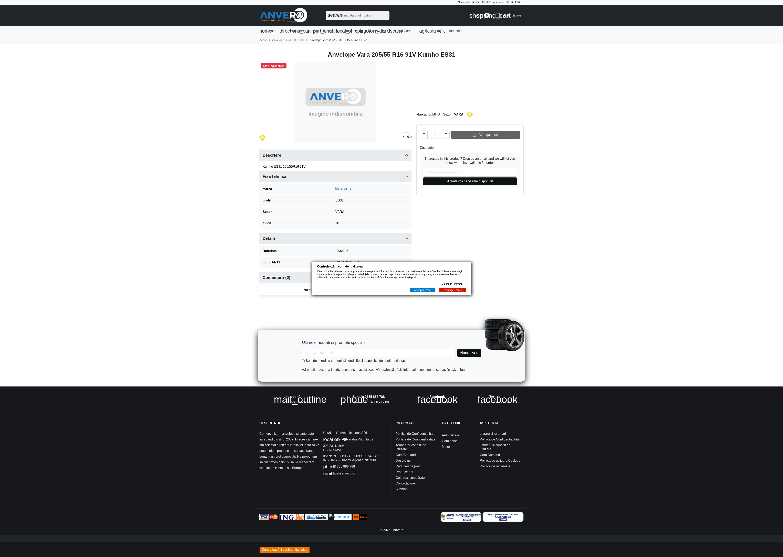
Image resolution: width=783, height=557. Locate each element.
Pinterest (450, 147)
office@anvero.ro (339, 473)
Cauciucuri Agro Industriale (441, 31)
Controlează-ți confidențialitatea (284, 549)
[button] (508, 15)
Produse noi (404, 472)
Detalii (269, 238)
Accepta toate (422, 290)
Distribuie (437, 147)
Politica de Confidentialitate (415, 433)
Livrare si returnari (493, 433)
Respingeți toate (452, 290)
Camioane (348, 31)
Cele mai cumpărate (410, 477)
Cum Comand (406, 455)
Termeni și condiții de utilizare (411, 447)
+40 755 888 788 (480, 2)
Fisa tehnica (274, 176)
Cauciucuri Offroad (397, 31)
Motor (370, 31)
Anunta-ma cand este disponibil (470, 181)
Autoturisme (292, 31)
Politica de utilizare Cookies (500, 460)
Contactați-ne (405, 483)
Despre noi (403, 460)
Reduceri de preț (408, 466)
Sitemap (402, 489)
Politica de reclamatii (495, 466)
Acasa (267, 31)
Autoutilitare (321, 31)
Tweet (444, 147)
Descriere (272, 155)
